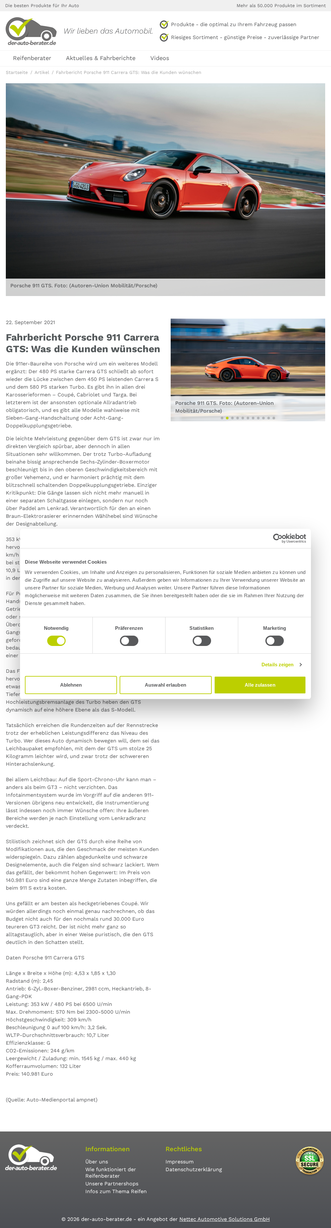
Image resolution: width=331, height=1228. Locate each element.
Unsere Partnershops (111, 1184)
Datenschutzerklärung (194, 1169)
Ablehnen (71, 685)
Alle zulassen (260, 685)
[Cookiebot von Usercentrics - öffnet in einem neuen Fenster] (278, 538)
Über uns (96, 1162)
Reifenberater (32, 58)
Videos (159, 58)
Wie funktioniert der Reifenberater (110, 1172)
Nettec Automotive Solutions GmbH (224, 1219)
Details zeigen (278, 664)
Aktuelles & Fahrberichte (100, 58)
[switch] (129, 641)
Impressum (180, 1162)
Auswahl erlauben (165, 685)
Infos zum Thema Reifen (116, 1191)
